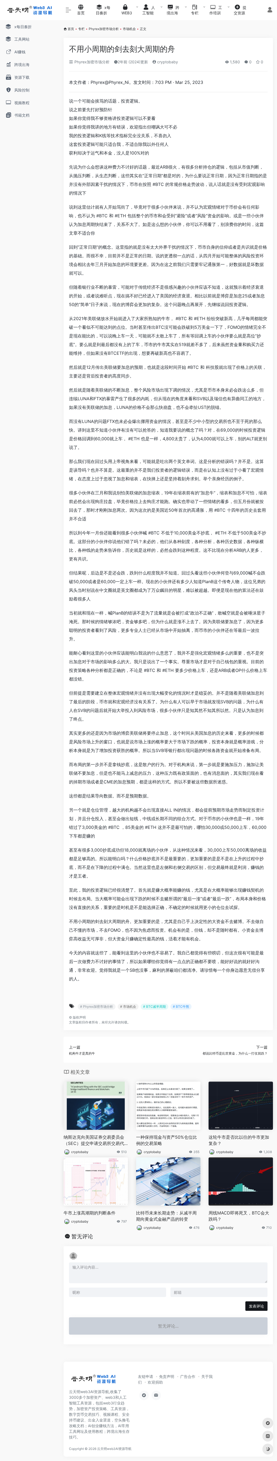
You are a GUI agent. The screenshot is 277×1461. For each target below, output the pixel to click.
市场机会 (129, 29)
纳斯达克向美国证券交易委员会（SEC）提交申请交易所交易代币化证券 (94, 1140)
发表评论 (256, 1306)
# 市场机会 (128, 1006)
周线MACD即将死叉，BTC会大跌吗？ (239, 1216)
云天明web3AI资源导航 (114, 1449)
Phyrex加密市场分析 (104, 29)
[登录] (270, 10)
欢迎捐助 (155, 1382)
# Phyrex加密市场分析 (96, 1006)
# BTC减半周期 (154, 1006)
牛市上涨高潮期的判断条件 (90, 1213)
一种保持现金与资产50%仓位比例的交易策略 (166, 1140)
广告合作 (187, 1376)
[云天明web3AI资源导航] (93, 1380)
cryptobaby (167, 62)
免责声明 (166, 1376)
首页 (71, 29)
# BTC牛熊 (181, 1006)
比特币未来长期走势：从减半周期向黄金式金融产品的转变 (166, 1216)
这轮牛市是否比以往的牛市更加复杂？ (239, 1140)
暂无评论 (82, 1236)
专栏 (81, 29)
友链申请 (145, 1376)
